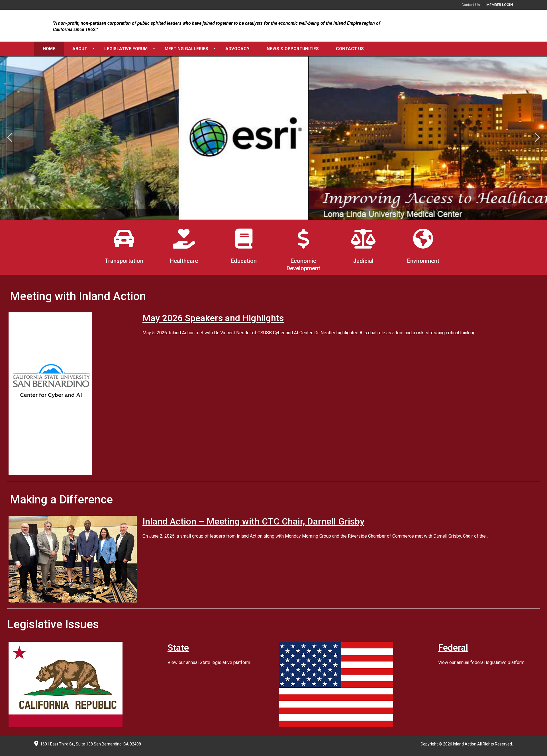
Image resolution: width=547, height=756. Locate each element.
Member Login (499, 5)
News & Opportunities (293, 48)
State (178, 647)
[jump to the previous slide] (10, 138)
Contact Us (471, 5)
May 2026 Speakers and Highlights (213, 318)
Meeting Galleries (186, 48)
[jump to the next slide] (537, 138)
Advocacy (237, 48)
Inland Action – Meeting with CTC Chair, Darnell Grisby (253, 521)
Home (49, 48)
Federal (453, 647)
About (79, 48)
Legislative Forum (126, 48)
